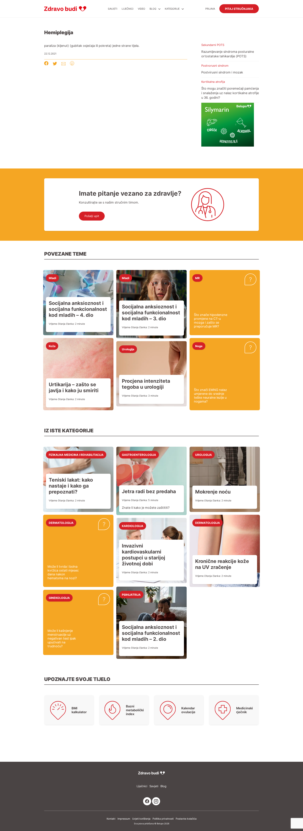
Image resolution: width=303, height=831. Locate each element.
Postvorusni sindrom (214, 65)
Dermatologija (61, 523)
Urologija (128, 349)
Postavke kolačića (186, 818)
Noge (199, 346)
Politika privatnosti (163, 818)
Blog (153, 8)
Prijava (210, 8)
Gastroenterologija (139, 454)
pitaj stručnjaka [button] (239, 8)
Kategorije (172, 8)
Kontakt (111, 818)
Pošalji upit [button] (92, 216)
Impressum (123, 818)
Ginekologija (59, 598)
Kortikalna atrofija (213, 82)
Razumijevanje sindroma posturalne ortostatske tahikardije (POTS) (227, 53)
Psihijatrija (131, 594)
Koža (52, 346)
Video (141, 8)
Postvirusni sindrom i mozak (222, 72)
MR (197, 278)
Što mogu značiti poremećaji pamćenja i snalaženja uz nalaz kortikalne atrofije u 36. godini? (230, 93)
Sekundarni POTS (212, 45)
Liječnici (127, 8)
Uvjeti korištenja (141, 818)
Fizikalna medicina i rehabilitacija (76, 454)
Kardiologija (132, 526)
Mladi (52, 278)
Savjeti (112, 8)
